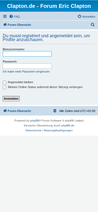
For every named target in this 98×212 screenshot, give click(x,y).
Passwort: (10, 61)
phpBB (34, 120)
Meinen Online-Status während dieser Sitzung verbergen (44, 87)
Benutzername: (14, 49)
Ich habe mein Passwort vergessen (26, 71)
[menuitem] (14, 16)
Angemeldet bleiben (20, 82)
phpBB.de (68, 125)
